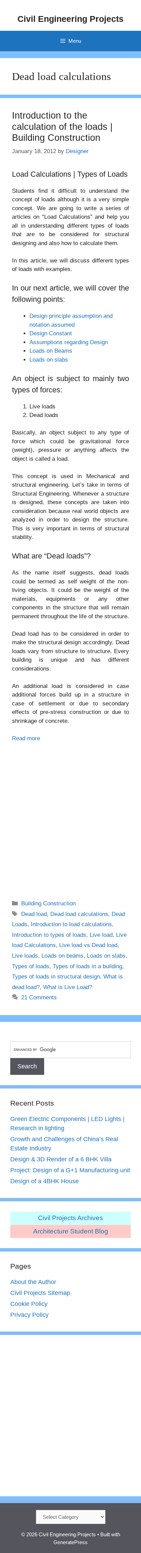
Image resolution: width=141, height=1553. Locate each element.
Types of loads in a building (87, 966)
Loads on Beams (50, 351)
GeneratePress (70, 1542)
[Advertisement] (70, 816)
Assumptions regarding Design (68, 342)
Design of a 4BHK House (44, 1181)
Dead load (34, 914)
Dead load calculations (79, 914)
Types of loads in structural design (56, 976)
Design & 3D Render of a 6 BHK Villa (61, 1159)
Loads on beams (62, 956)
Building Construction (48, 903)
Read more (26, 738)
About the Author (33, 1282)
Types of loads (30, 966)
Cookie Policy (29, 1303)
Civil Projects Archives (70, 1217)
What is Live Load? (67, 987)
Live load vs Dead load (88, 945)
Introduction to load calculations (71, 924)
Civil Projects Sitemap (40, 1292)
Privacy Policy (29, 1314)
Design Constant (50, 333)
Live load (101, 935)
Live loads (25, 956)
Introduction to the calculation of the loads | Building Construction (62, 126)
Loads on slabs (48, 359)
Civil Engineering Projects (70, 19)
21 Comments (39, 997)
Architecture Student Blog (70, 1231)
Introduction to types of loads (49, 935)
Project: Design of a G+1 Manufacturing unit (70, 1170)
